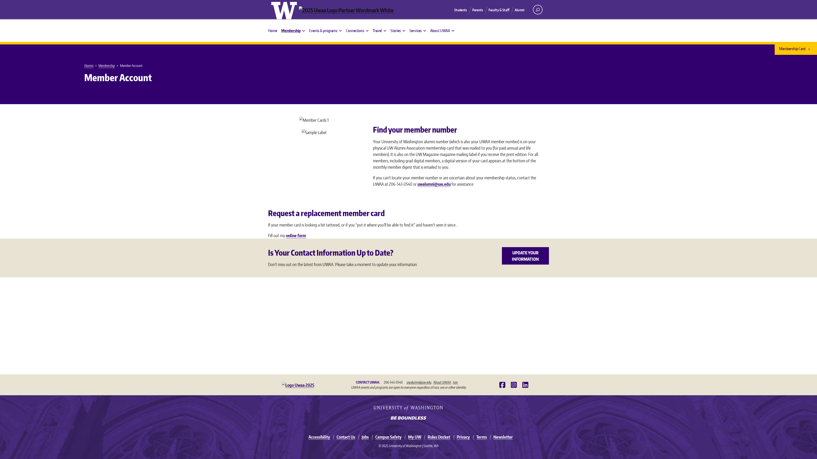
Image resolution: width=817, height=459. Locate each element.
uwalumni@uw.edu (434, 184)
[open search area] (538, 9)
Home (272, 30)
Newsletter (503, 437)
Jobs (365, 437)
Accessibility (319, 437)
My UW (414, 437)
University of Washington (285, 9)
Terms (481, 437)
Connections (355, 30)
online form (296, 235)
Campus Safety (388, 437)
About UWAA (440, 30)
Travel (377, 30)
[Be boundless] (408, 418)
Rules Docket (439, 437)
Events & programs (323, 30)
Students (460, 10)
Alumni (519, 10)
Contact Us (346, 437)
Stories (395, 30)
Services (415, 30)
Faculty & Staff (498, 10)
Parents (477, 10)
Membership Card (792, 48)
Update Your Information (525, 256)
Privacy (463, 437)
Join (455, 382)
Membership (291, 30)
